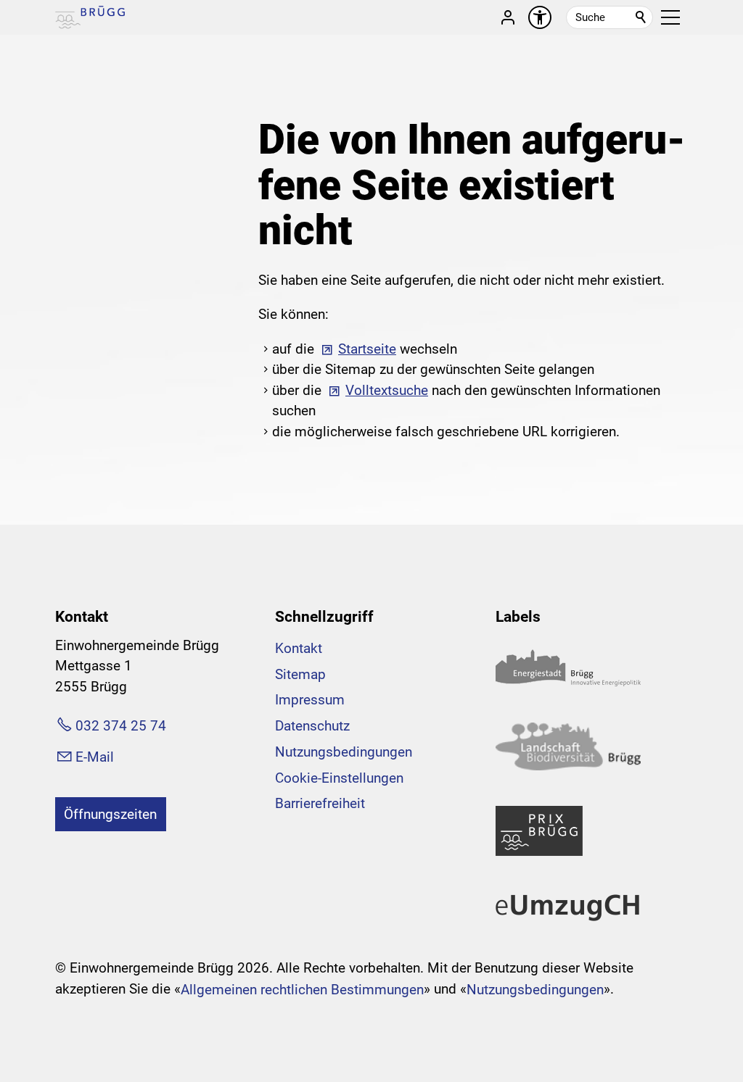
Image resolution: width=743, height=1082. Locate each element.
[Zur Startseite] (90, 17)
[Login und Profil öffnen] (508, 17)
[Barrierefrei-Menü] (539, 17)
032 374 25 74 (120, 725)
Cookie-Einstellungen (339, 778)
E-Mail (94, 757)
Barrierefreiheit (320, 803)
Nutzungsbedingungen (343, 752)
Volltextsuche (386, 390)
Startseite (367, 349)
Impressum (310, 699)
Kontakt (298, 648)
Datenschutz (312, 725)
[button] (670, 17)
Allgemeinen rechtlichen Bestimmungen (302, 989)
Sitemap (300, 674)
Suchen (641, 17)
